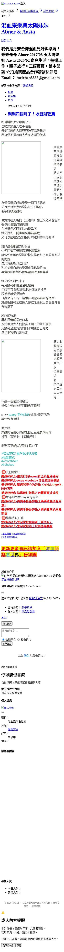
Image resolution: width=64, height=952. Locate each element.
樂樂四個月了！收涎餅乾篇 (31, 114)
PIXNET (15, 903)
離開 (19, 945)
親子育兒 (27, 607)
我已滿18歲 (8, 945)
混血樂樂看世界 (10, 579)
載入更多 (7, 623)
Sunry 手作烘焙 (19, 414)
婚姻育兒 (28, 85)
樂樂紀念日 (28, 611)
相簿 (10, 92)
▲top (4, 617)
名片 (10, 100)
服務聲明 (36, 906)
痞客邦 (33, 598)
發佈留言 (7, 643)
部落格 (12, 96)
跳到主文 (6, 40)
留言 (40, 598)
